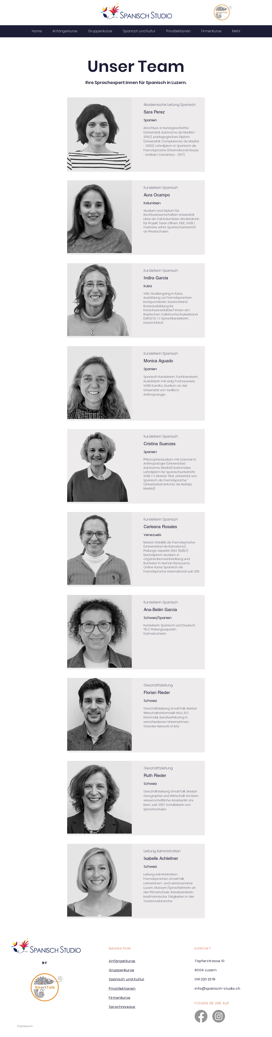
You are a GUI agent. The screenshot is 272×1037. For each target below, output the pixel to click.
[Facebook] (201, 1016)
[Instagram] (218, 1016)
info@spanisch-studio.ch (217, 988)
